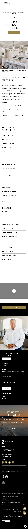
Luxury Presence (21, 493)
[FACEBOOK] (3, 462)
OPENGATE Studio (14, 471)
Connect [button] (14, 428)
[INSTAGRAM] (6, 462)
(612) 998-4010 (5, 365)
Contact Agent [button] (6, 359)
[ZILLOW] (13, 462)
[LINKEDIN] (9, 462)
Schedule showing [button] (14, 32)
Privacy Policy (14, 496)
